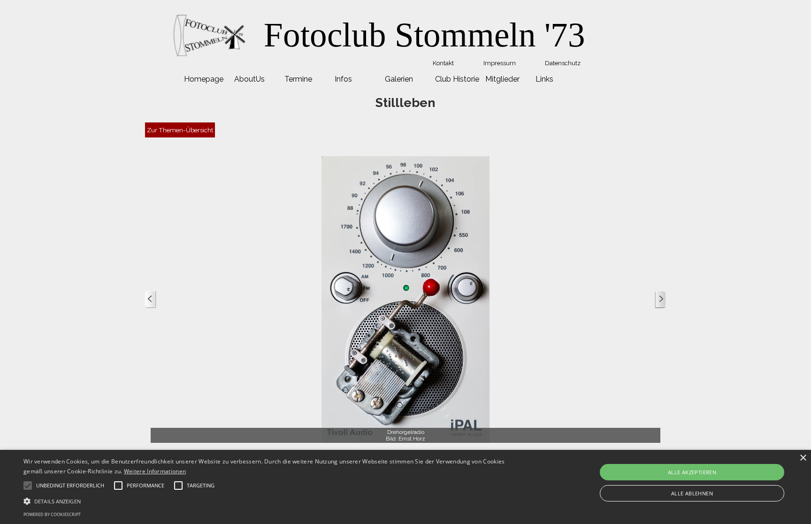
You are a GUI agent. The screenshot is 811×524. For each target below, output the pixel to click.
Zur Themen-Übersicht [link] (180, 130)
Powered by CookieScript (52, 514)
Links (544, 79)
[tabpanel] (424, 35)
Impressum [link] (499, 63)
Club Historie (457, 79)
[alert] (405, 487)
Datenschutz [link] (563, 63)
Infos (343, 79)
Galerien (399, 79)
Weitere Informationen (155, 471)
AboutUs (249, 79)
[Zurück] (150, 299)
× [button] (802, 458)
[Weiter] (660, 299)
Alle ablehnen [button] (692, 493)
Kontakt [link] (443, 63)
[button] (271, 500)
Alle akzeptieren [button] (692, 472)
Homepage (203, 79)
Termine (298, 79)
